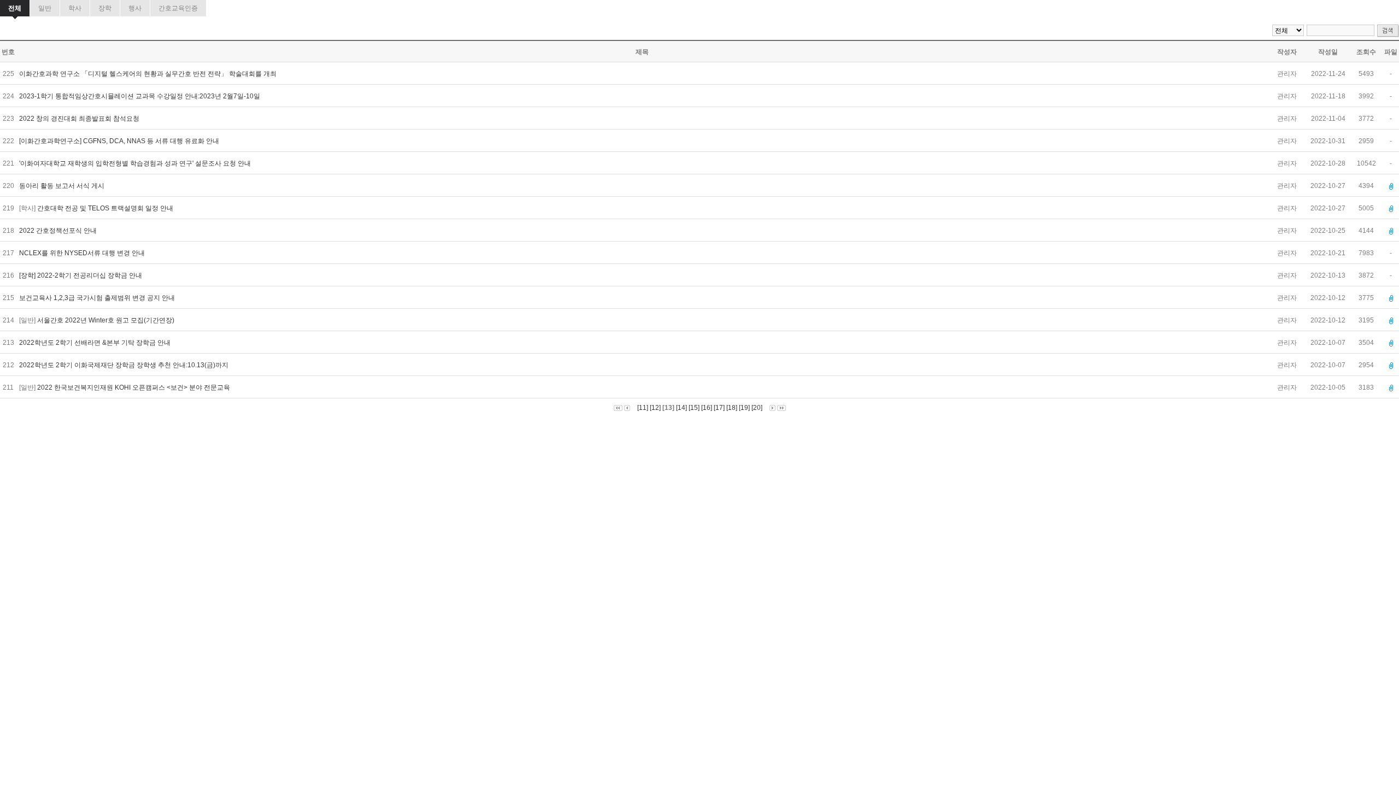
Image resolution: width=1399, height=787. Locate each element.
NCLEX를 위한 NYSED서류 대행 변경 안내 (82, 253)
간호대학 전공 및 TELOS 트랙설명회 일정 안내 (106, 208)
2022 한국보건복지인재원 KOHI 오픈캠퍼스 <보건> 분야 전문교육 (134, 387)
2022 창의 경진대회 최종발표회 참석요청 (80, 118)
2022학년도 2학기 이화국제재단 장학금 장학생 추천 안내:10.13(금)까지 (124, 365)
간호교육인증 (178, 8)
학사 (74, 8)
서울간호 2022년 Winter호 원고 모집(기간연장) (106, 320)
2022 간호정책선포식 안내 (58, 230)
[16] (706, 408)
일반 (44, 8)
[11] (642, 408)
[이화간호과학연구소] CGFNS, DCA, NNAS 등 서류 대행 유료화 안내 (120, 141)
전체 (14, 8)
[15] (694, 408)
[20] (756, 408)
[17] (719, 408)
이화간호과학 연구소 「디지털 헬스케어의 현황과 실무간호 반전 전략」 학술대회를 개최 (148, 74)
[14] (681, 408)
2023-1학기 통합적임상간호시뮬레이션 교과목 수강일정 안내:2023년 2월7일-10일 (140, 96)
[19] (744, 408)
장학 (104, 8)
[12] (655, 408)
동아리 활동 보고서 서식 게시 (62, 186)
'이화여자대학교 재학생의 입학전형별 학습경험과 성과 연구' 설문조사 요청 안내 (135, 163)
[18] (731, 408)
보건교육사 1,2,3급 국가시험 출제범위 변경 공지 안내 (98, 298)
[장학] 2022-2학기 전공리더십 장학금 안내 (81, 275)
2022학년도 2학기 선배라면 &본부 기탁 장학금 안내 (95, 342)
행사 (135, 8)
